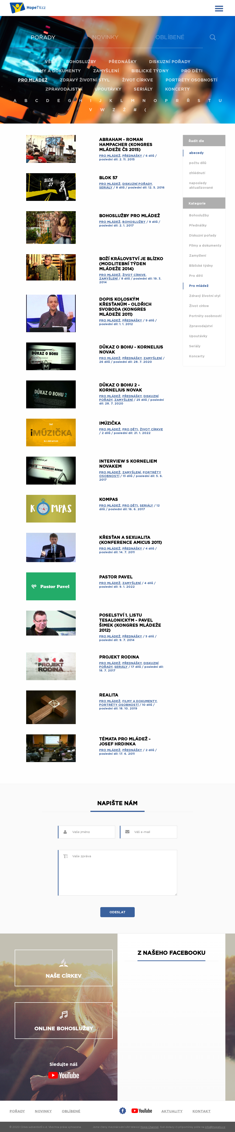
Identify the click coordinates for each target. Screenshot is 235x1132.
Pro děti (191, 71)
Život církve (137, 80)
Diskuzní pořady (169, 62)
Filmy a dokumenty (57, 71)
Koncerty (177, 89)
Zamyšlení (106, 71)
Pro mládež (33, 80)
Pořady (43, 37)
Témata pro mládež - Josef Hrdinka (125, 741)
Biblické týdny (150, 71)
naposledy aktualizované (201, 185)
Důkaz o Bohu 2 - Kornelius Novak (120, 387)
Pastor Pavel (116, 577)
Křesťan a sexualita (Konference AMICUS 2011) (130, 540)
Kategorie (197, 203)
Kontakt (202, 1111)
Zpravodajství (63, 89)
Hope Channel (149, 1127)
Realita (108, 695)
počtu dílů (197, 163)
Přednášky (123, 62)
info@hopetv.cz (215, 1127)
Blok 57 (108, 178)
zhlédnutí (197, 173)
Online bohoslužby (63, 1028)
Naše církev (64, 975)
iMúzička (110, 423)
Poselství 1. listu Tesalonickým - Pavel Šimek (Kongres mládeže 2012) (130, 623)
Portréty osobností (191, 80)
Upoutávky (108, 89)
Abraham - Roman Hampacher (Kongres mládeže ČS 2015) (125, 145)
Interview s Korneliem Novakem (128, 464)
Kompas (108, 500)
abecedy (196, 153)
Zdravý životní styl (85, 80)
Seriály (143, 89)
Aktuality (171, 1111)
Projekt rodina (119, 657)
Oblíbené (170, 37)
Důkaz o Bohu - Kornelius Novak (131, 349)
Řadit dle (196, 141)
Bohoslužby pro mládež (129, 216)
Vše (49, 62)
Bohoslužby (81, 62)
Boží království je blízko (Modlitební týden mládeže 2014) (131, 264)
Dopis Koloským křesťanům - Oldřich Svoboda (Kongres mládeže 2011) (125, 307)
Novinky (105, 37)
